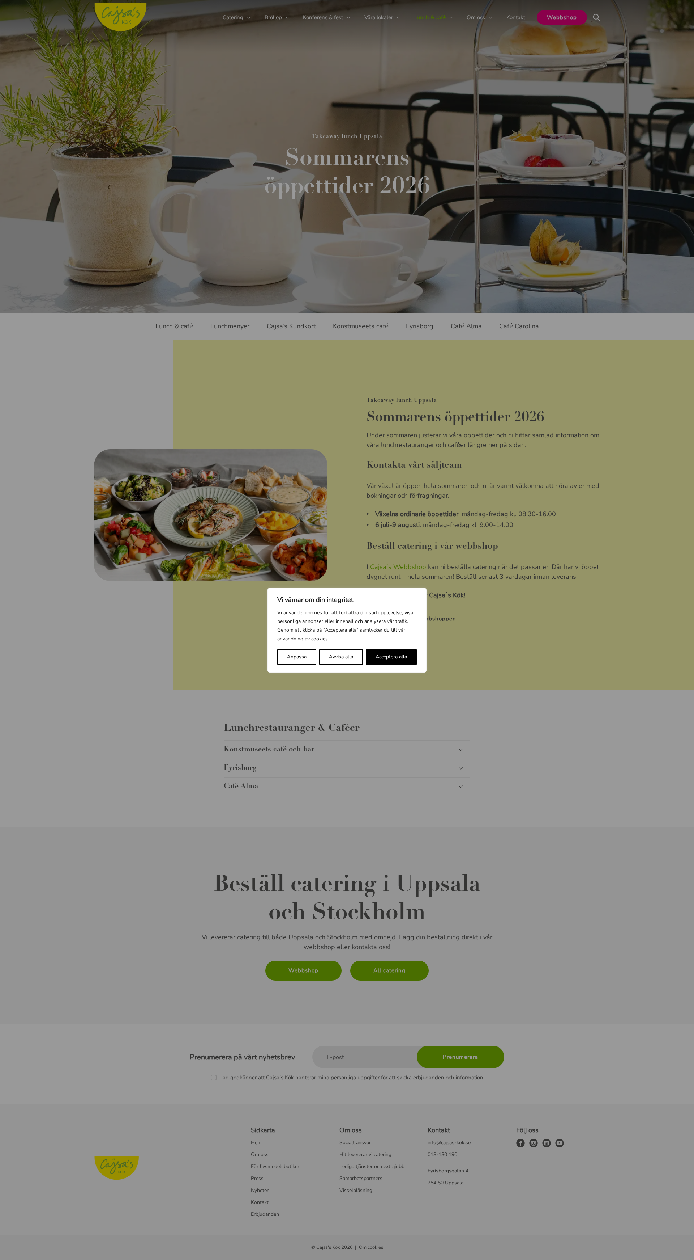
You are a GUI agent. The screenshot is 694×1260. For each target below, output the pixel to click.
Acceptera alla (391, 656)
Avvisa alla (341, 656)
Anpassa (297, 656)
